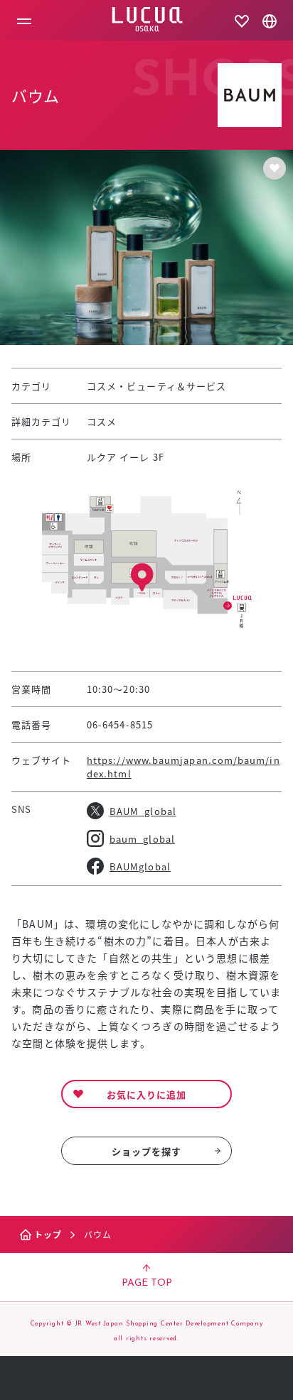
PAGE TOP (147, 1283)
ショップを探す (147, 1151)
